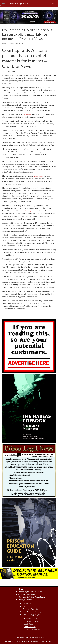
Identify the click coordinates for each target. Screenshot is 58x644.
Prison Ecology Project (31, 614)
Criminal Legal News (26, 594)
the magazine (30, 210)
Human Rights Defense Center (30, 591)
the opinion (27, 114)
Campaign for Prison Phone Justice (31, 597)
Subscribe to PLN (31, 618)
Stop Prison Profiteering (32, 611)
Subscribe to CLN (31, 621)
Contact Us (27, 603)
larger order (38, 176)
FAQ (24, 606)
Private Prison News (32, 629)
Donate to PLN (30, 626)
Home (20, 589)
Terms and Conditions (31, 609)
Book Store (28, 624)
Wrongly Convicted (25, 599)
